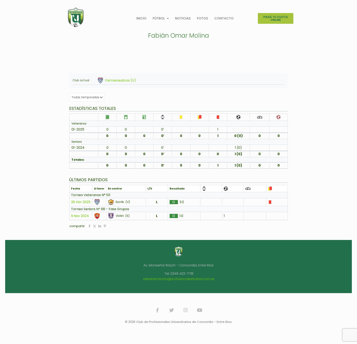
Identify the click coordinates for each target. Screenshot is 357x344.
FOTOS (202, 18)
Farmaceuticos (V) (120, 80)
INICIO (141, 18)
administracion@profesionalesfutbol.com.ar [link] (178, 279)
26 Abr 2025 (80, 202)
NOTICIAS (183, 18)
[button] (161, 18)
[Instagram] (185, 310)
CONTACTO (224, 18)
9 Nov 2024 (80, 216)
